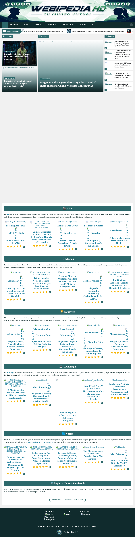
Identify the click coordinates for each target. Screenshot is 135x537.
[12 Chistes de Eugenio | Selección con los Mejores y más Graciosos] (108, 86)
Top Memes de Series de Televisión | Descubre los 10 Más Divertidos (93, 455)
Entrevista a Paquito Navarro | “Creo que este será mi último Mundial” (17, 56)
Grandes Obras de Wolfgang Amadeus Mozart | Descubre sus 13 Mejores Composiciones (67, 281)
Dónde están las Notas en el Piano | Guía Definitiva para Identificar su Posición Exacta (41, 283)
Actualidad (45, 79)
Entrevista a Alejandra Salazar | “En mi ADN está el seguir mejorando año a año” (18, 83)
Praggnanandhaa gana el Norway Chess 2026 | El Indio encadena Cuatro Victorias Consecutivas (68, 84)
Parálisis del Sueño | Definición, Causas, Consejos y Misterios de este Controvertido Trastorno (67, 458)
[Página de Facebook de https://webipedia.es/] (49, 517)
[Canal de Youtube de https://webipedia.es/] (85, 514)
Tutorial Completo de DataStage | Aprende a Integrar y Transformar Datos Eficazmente (122, 44)
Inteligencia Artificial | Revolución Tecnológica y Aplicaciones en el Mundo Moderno (119, 389)
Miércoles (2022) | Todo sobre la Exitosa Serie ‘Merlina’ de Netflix (119, 236)
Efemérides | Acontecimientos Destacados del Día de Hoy (45, 31)
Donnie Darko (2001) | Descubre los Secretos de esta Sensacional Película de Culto (98, 31)
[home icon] (5, 25)
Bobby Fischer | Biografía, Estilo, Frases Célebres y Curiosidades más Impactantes (16, 341)
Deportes (51, 25)
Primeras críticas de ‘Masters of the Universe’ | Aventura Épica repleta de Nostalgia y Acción (66, 189)
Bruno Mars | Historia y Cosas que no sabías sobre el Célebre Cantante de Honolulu (15, 288)
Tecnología (67, 25)
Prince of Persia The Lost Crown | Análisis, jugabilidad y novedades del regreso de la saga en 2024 (123, 54)
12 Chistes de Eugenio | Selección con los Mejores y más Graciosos (123, 86)
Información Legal (89, 526)
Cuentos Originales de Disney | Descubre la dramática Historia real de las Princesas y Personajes (41, 237)
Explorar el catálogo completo (67, 500)
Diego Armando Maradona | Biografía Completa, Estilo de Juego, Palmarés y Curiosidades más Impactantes (67, 340)
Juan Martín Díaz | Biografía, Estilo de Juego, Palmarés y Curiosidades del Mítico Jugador (93, 343)
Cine (26, 25)
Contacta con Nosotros (70, 526)
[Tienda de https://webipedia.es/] (67, 514)
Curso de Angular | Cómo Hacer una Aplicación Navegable (68, 416)
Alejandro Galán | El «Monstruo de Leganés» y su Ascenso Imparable (123, 75)
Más (93, 25)
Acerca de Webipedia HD (48, 526)
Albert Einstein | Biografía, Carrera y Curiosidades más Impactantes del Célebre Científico (41, 394)
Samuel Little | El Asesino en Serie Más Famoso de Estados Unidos (123, 65)
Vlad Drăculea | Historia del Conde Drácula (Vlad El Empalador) (119, 460)
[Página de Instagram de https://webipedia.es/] (49, 520)
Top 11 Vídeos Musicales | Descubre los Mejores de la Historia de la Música (119, 284)
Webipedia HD (70, 532)
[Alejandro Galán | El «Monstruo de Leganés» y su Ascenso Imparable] (108, 76)
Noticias (14, 25)
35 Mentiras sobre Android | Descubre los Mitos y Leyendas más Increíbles (16, 394)
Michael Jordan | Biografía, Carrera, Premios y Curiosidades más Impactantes (119, 341)
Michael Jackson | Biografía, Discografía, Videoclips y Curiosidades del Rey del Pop (93, 290)
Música (38, 25)
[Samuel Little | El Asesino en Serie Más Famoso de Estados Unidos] (108, 65)
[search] (131, 24)
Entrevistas (9, 51)
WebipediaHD (10, 62)
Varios (83, 25)
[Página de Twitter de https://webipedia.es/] (49, 514)
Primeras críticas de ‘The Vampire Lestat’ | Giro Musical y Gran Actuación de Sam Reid (67, 136)
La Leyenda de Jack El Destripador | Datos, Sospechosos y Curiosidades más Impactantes (42, 458)
